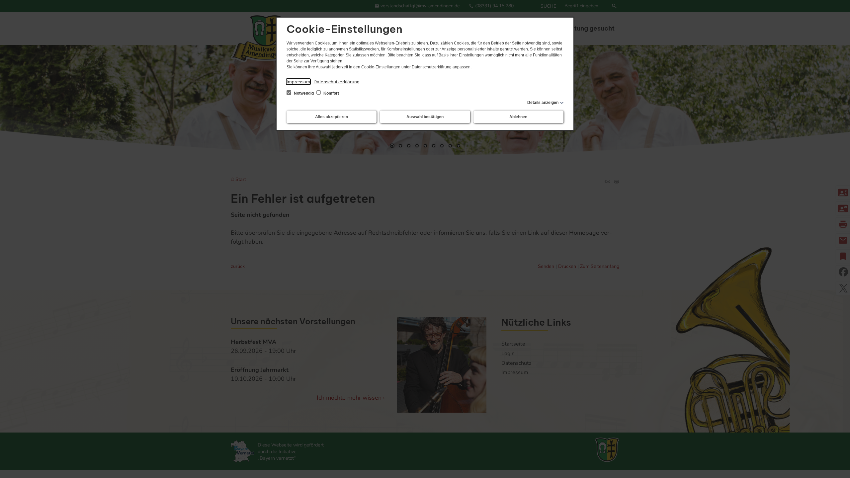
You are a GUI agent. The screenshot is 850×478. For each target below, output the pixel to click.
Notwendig (304, 93)
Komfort (330, 93)
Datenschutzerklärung (336, 81)
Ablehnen (518, 117)
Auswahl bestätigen (425, 117)
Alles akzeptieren (331, 117)
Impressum (298, 81)
